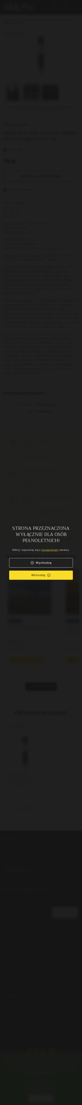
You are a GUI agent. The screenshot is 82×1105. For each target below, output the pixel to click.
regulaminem (50, 550)
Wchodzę (38, 575)
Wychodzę (43, 563)
